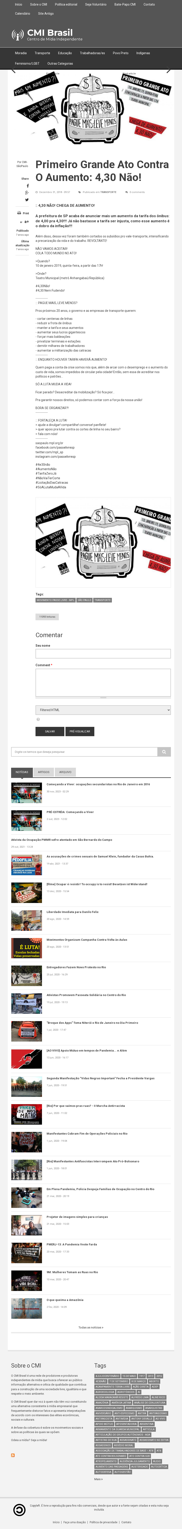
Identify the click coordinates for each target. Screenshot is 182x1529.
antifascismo (158, 1413)
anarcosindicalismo (109, 1408)
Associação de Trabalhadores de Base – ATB (124, 1450)
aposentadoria (126, 1424)
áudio (157, 1461)
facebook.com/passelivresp (55, 447)
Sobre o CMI (38, 4)
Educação (65, 53)
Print (26, 213)
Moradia (21, 53)
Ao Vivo (160, 1418)
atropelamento (106, 1461)
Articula (148, 1429)
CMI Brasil (50, 32)
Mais (97, 1479)
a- (21, 222)
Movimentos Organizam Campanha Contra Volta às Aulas (87, 939)
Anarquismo (134, 1408)
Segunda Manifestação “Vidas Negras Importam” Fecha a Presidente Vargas (100, 1078)
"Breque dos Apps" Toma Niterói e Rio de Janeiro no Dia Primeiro (92, 1022)
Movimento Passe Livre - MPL (55, 600)
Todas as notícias (90, 1327)
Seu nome (43, 645)
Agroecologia (105, 1392)
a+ (26, 221)
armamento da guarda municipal (118, 1429)
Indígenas (143, 53)
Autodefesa (103, 1472)
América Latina (121, 1402)
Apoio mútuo (104, 1424)
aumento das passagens (112, 1466)
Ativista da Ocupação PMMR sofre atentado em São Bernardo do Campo (61, 839)
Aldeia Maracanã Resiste (112, 1397)
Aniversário (103, 1413)
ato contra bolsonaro (111, 1456)
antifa (142, 1413)
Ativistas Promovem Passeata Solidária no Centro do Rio (86, 995)
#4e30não (43, 464)
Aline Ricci (158, 1397)
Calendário (22, 13)
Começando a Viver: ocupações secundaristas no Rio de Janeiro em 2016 (98, 784)
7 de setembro (118, 1381)
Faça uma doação (74, 1522)
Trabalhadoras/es (92, 53)
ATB (159, 1450)
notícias (24, 772)
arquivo (65, 772)
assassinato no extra (154, 1440)
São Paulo (84, 600)
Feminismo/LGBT (27, 63)
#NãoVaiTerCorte (48, 478)
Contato (149, 4)
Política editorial (66, 4)
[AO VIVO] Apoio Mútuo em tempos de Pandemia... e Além (87, 1050)
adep (155, 1386)
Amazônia (102, 1402)
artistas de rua (106, 1440)
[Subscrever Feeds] (49, 1455)
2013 (150, 1376)
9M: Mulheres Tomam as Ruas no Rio (72, 1272)
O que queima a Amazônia (65, 1300)
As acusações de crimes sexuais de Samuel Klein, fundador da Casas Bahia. (100, 856)
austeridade (139, 1466)
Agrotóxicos (126, 1392)
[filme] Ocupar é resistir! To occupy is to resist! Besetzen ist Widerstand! (97, 884)
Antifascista (104, 1418)
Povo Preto (121, 53)
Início (18, 4)
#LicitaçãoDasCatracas (52, 482)
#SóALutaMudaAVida (51, 487)
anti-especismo (125, 1413)
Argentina (146, 1424)
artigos (43, 772)
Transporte (42, 53)
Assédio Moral (123, 1445)
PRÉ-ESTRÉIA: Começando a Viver (70, 812)
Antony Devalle (141, 1418)
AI (139, 1392)
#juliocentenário (107, 1376)
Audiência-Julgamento (135, 1461)
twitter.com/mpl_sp (49, 452)
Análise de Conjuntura (149, 1402)
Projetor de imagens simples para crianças (77, 1217)
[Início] (17, 35)
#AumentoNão (46, 469)
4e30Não (101, 1381)
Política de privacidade (103, 1522)
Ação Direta (140, 1386)
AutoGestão (123, 1472)
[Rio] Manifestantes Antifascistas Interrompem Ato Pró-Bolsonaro (93, 1161)
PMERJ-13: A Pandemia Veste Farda (72, 1244)
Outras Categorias (60, 63)
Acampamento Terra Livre (113, 1386)
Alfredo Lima (139, 1397)
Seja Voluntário (96, 4)
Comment (44, 665)
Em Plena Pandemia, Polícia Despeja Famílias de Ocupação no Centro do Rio (100, 1189)
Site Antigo (46, 13)
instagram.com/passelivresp (56, 456)
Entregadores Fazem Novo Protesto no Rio (76, 967)
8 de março (138, 1381)
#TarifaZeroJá (46, 473)
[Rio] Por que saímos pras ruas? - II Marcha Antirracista (86, 1105)
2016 (159, 1376)
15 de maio (129, 1376)
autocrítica (159, 1466)
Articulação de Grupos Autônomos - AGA (123, 1434)
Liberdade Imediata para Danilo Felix (73, 912)
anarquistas (153, 1408)
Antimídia (122, 1418)
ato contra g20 (139, 1456)
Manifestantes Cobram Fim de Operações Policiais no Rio (87, 1133)
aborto (154, 1381)
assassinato (128, 1440)
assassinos (103, 1445)
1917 (141, 1376)
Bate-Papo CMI (125, 4)
